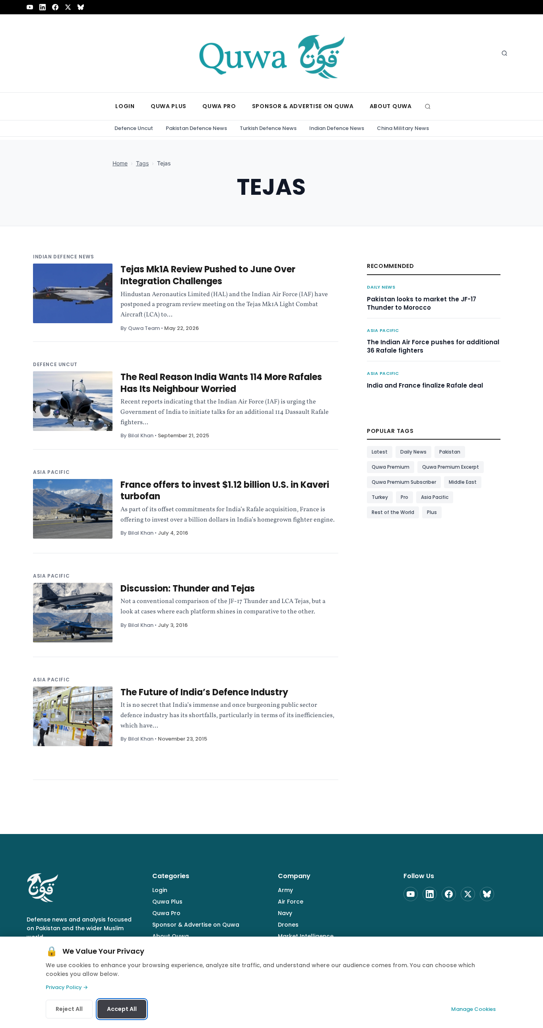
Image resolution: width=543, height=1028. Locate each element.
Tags (142, 163)
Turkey (380, 497)
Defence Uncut (133, 128)
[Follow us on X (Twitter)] (68, 7)
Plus (432, 512)
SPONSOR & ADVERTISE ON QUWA (303, 106)
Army (285, 890)
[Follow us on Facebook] (55, 7)
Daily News (381, 287)
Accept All (122, 1009)
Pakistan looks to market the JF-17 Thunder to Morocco (421, 303)
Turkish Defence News (268, 128)
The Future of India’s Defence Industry (204, 692)
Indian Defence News (336, 128)
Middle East (463, 482)
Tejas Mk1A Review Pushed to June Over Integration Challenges (207, 275)
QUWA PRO (219, 106)
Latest (380, 451)
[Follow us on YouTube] (30, 7)
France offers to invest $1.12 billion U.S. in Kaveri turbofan (224, 491)
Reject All (69, 1009)
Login (159, 890)
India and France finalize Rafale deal (425, 385)
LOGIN (125, 106)
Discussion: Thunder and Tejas (187, 588)
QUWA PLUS (168, 106)
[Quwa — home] (271, 53)
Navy (285, 913)
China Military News (403, 128)
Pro (404, 497)
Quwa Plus (167, 902)
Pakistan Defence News (196, 128)
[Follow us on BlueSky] (81, 7)
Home (120, 163)
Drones (288, 925)
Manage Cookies (473, 1009)
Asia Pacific (51, 472)
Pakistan (449, 451)
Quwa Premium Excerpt (450, 467)
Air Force (290, 902)
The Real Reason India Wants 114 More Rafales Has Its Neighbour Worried (221, 383)
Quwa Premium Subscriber (404, 482)
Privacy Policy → (67, 987)
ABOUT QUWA (391, 106)
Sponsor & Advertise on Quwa (195, 925)
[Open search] (504, 53)
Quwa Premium (390, 467)
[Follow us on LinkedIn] (42, 7)
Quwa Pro (166, 913)
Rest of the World (393, 512)
